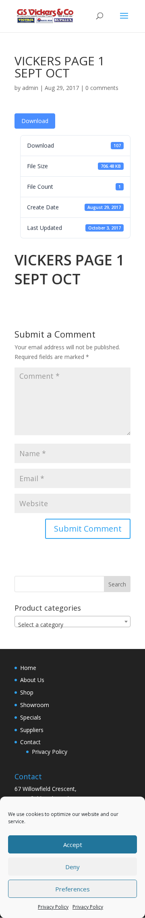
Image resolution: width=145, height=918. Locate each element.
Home (28, 668)
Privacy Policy (53, 906)
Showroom (34, 705)
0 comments (101, 88)
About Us (32, 680)
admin (30, 88)
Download (34, 121)
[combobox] (72, 621)
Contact (30, 742)
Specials (30, 717)
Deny (72, 867)
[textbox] (72, 624)
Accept (72, 845)
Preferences (72, 889)
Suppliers (32, 730)
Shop (26, 692)
